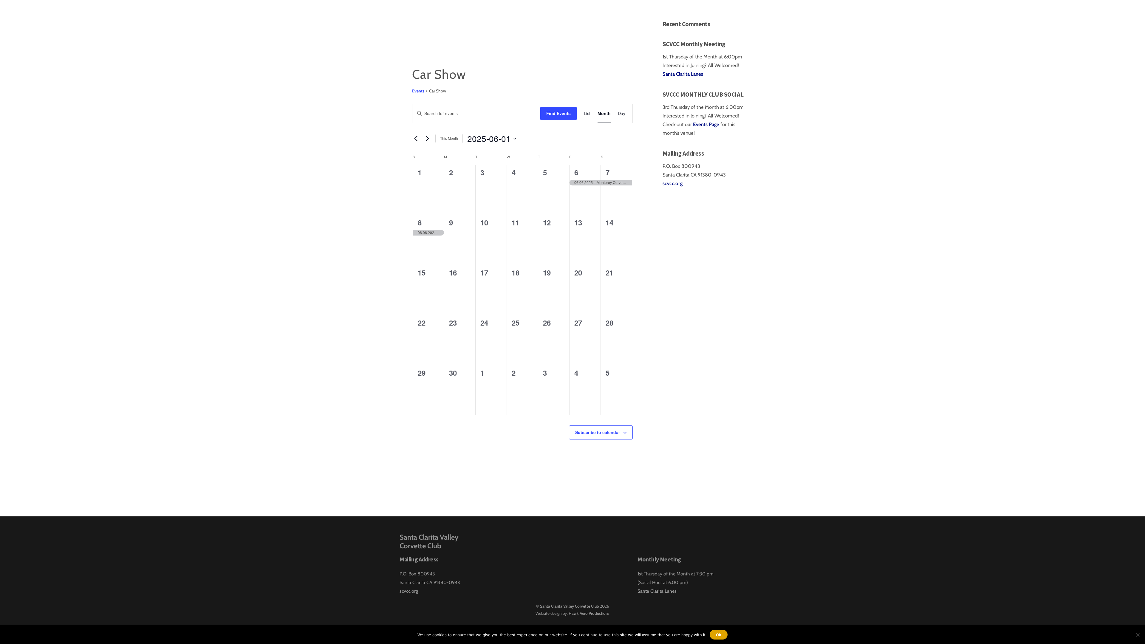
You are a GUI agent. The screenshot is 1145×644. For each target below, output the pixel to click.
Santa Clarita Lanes (683, 74)
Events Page (706, 124)
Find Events (558, 113)
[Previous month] (415, 138)
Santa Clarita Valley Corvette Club (569, 606)
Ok (718, 634)
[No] (1138, 635)
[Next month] (427, 138)
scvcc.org (673, 183)
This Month (449, 138)
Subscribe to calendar (597, 432)
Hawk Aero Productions (589, 613)
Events (418, 91)
